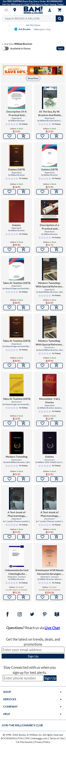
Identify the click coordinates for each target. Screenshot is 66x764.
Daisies (16, 224)
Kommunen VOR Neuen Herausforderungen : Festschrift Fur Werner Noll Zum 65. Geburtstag (49, 572)
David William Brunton (48, 292)
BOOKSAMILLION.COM (15, 738)
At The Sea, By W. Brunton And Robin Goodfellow (49, 113)
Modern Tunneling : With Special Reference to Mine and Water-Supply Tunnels (49, 284)
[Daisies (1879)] (16, 156)
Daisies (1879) (16, 169)
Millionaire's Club (42, 29)
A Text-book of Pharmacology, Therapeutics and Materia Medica (16, 514)
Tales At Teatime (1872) (16, 282)
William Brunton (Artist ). (50, 120)
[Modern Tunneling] (16, 443)
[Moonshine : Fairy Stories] (49, 385)
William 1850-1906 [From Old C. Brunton (51, 463)
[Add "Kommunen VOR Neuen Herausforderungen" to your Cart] (56, 597)
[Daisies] (16, 211)
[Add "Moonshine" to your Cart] (56, 423)
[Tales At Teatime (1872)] (16, 269)
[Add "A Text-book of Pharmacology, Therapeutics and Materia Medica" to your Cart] (23, 537)
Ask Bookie (24, 29)
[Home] (33, 10)
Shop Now (33, 78)
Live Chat (52, 628)
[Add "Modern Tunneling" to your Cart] (56, 307)
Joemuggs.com (39, 738)
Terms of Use (56, 738)
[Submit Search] (60, 18)
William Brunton (18, 120)
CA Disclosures (24, 741)
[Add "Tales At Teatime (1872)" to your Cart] (23, 307)
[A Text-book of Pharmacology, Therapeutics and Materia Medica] (16, 499)
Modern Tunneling (16, 456)
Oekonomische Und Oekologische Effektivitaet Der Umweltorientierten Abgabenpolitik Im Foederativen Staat (16, 572)
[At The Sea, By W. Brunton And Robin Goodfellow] (49, 98)
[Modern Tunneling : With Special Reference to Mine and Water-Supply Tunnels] (49, 269)
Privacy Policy (42, 741)
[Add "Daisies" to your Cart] (23, 249)
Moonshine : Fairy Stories (49, 400)
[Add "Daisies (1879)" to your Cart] (23, 192)
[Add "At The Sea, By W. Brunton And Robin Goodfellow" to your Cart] (56, 136)
